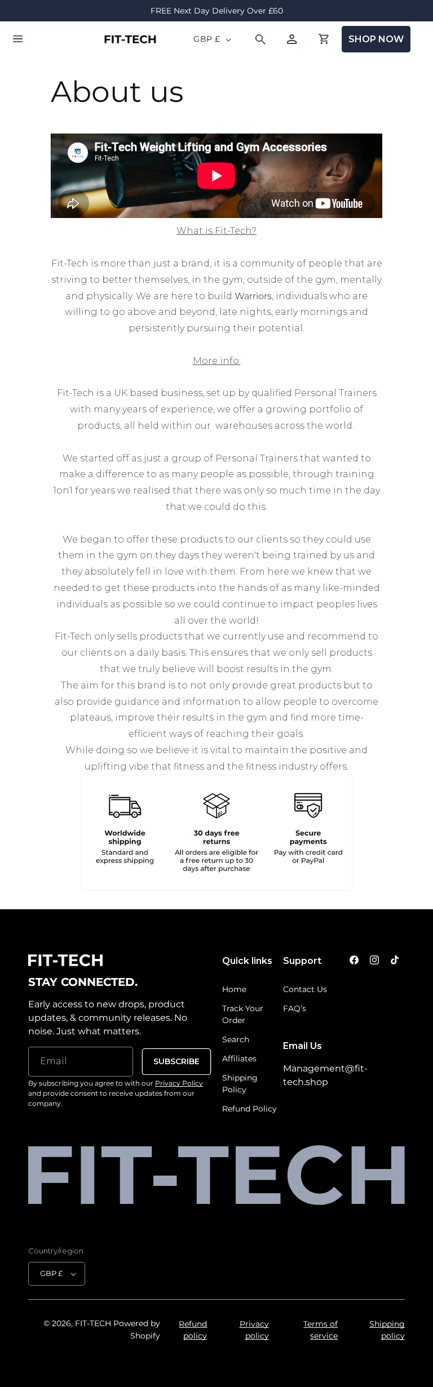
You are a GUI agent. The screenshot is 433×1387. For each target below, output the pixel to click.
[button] (18, 39)
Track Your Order (242, 1014)
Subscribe (176, 1061)
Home (234, 989)
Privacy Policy (179, 1083)
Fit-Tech (93, 1323)
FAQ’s (294, 1008)
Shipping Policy (240, 1084)
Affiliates (239, 1058)
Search (235, 1039)
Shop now (376, 39)
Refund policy (193, 1330)
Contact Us (305, 989)
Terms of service (320, 1330)
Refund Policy (249, 1109)
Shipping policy (387, 1330)
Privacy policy (254, 1330)
